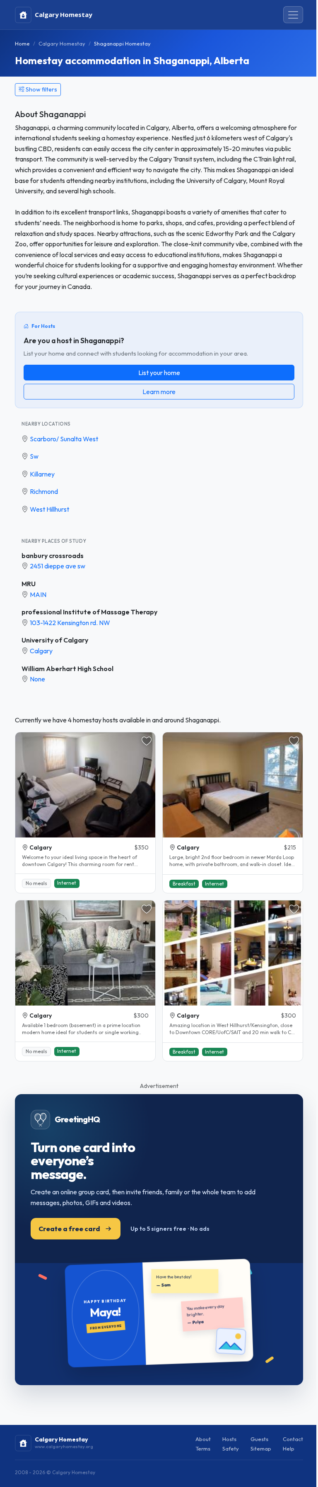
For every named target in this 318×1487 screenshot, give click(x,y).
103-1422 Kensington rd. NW (70, 622)
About (203, 1439)
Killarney (42, 474)
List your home (159, 372)
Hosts (229, 1439)
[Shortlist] (147, 741)
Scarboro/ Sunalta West (64, 439)
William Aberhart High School (67, 668)
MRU (29, 584)
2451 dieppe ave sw (57, 566)
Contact (293, 1439)
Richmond (44, 491)
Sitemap (261, 1448)
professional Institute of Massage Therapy (89, 612)
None (37, 679)
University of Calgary (55, 640)
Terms (202, 1448)
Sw (34, 456)
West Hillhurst (49, 509)
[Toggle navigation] (293, 15)
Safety (230, 1448)
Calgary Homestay (62, 43)
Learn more (159, 391)
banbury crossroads (53, 555)
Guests (259, 1439)
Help (288, 1448)
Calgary (41, 651)
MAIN (38, 594)
